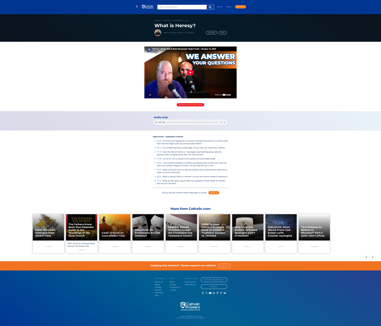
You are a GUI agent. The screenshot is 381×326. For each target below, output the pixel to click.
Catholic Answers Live (176, 20)
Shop (229, 7)
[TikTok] (221, 293)
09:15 (159, 147)
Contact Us (189, 318)
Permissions (190, 285)
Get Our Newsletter (214, 280)
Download (211, 33)
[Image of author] (157, 32)
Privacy (183, 318)
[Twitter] (206, 293)
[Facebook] (203, 293)
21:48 (159, 158)
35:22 (159, 170)
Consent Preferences (199, 318)
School (173, 285)
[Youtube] (210, 293)
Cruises (173, 290)
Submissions (190, 282)
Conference (175, 287)
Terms (178, 318)
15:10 (159, 152)
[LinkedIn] (225, 293)
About (220, 7)
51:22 (159, 181)
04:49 (159, 141)
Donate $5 (213, 193)
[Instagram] (214, 293)
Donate (240, 7)
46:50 (159, 176)
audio (157, 20)
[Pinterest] (217, 293)
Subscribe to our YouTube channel (190, 105)
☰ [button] (137, 6)
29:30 (159, 163)
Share (223, 33)
